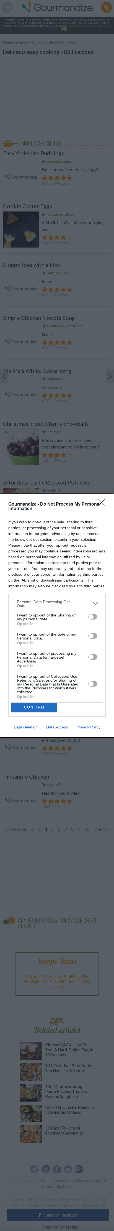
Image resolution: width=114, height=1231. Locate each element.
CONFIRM (34, 707)
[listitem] (57, 604)
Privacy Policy (88, 727)
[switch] (92, 617)
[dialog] (57, 616)
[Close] (103, 504)
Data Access (57, 727)
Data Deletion (26, 727)
